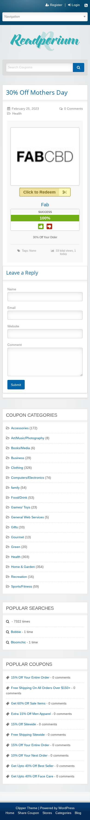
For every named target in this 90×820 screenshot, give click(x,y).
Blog (78, 813)
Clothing (17, 467)
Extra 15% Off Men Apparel (31, 714)
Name (11, 289)
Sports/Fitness (21, 586)
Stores (47, 813)
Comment (14, 345)
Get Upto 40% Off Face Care (32, 776)
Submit (16, 385)
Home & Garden (23, 567)
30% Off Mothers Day (37, 92)
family (15, 487)
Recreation (19, 577)
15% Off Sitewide (23, 724)
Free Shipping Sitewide (28, 734)
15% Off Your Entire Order (30, 677)
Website (13, 326)
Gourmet (17, 537)
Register (55, 5)
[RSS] (86, 6)
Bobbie (16, 632)
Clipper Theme (26, 808)
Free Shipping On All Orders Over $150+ (40, 688)
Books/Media (20, 448)
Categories (63, 813)
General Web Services (27, 517)
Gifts (14, 527)
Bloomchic (18, 642)
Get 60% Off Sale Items (28, 703)
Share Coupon (28, 813)
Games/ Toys (20, 507)
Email (11, 308)
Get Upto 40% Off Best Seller (32, 766)
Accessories (20, 428)
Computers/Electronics (27, 477)
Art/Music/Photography (27, 438)
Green (15, 547)
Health (17, 113)
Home (10, 813)
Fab (45, 204)
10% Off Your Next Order (29, 755)
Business (17, 458)
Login (75, 5)
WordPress (66, 808)
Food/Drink (19, 497)
